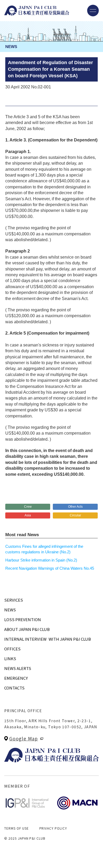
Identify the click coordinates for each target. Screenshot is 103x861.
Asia (28, 515)
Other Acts (75, 506)
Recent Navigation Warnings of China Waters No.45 (49, 568)
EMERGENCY (16, 678)
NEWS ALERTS (17, 668)
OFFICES (12, 648)
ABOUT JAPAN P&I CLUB (27, 629)
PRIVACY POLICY (53, 828)
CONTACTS (14, 688)
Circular (75, 515)
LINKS (10, 658)
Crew (28, 506)
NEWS (10, 609)
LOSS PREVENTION (22, 619)
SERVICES (13, 600)
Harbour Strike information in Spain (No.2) (41, 560)
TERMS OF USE (16, 828)
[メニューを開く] (93, 10)
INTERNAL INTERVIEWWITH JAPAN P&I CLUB (47, 639)
